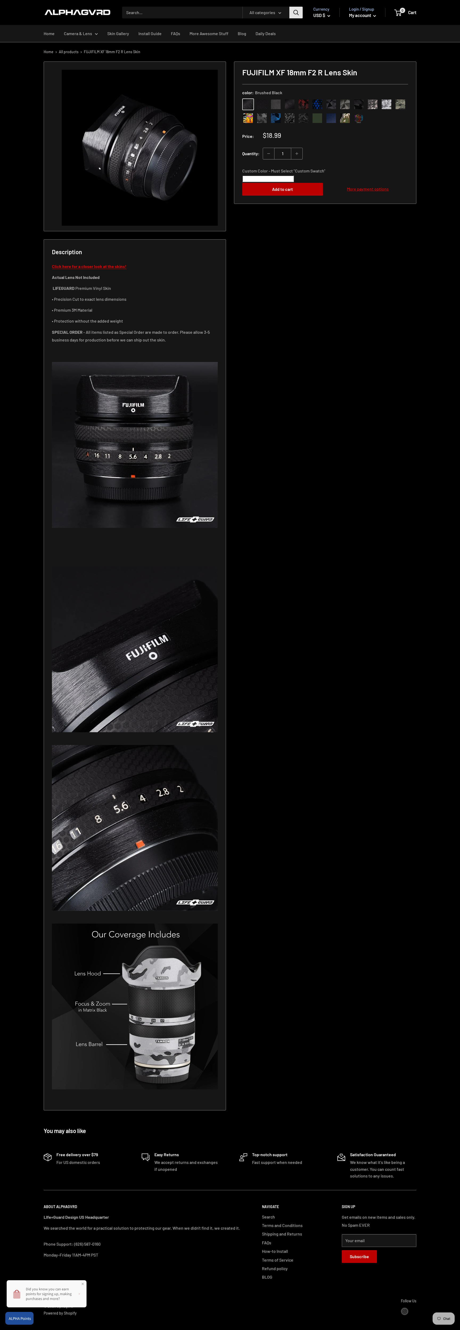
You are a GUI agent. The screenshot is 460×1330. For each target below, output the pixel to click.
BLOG (267, 1276)
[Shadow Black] (359, 104)
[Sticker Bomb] (248, 118)
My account (360, 15)
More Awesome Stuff (209, 33)
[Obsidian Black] (276, 104)
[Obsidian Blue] (331, 118)
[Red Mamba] (303, 104)
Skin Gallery (118, 33)
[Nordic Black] (331, 104)
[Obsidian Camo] (372, 104)
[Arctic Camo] (386, 104)
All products (69, 52)
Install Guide (150, 33)
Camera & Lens (78, 33)
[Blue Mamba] (317, 104)
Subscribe (359, 1256)
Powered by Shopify (60, 1313)
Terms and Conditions (282, 1225)
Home (49, 33)
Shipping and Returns (282, 1233)
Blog (242, 33)
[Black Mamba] (289, 104)
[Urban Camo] (400, 104)
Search (268, 1216)
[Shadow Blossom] (289, 118)
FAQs (175, 33)
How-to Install (275, 1251)
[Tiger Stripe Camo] (345, 118)
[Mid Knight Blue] (276, 118)
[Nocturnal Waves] (303, 118)
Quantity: (251, 153)
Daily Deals (266, 33)
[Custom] (359, 118)
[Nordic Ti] (345, 104)
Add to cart (282, 189)
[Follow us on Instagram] (404, 1311)
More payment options (368, 188)
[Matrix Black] (262, 104)
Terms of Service (277, 1259)
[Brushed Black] (248, 104)
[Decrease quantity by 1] (268, 153)
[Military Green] (317, 118)
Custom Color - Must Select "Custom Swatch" (283, 170)
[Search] (296, 12)
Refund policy (275, 1268)
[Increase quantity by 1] (296, 153)
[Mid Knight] (262, 118)
